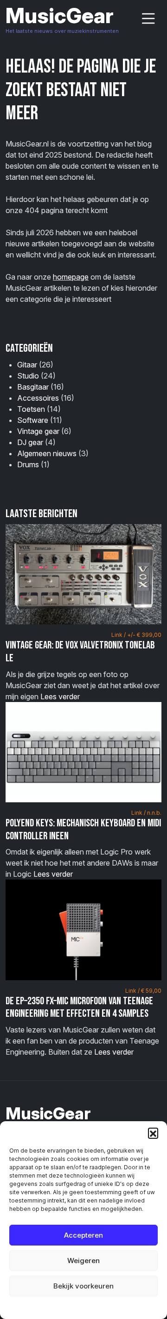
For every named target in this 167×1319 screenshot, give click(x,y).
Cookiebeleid (60, 1307)
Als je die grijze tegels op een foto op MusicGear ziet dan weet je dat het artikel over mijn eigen (83, 666)
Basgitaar (33, 386)
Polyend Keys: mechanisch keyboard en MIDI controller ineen (83, 830)
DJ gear (30, 442)
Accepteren (83, 1235)
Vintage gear (38, 431)
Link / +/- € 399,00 (136, 634)
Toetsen (31, 409)
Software (32, 420)
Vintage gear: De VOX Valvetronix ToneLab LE (80, 652)
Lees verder (60, 696)
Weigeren (83, 1260)
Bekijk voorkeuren (83, 1286)
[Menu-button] (148, 18)
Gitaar (27, 364)
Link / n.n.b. (146, 812)
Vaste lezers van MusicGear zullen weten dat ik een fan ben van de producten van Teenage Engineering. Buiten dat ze (83, 1021)
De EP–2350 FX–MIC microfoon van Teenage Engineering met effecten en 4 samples (79, 1007)
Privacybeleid (102, 1307)
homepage (71, 276)
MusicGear (60, 15)
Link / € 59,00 (143, 990)
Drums (28, 464)
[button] (153, 1132)
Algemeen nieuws (47, 453)
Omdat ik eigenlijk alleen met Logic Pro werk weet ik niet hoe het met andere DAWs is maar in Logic (83, 844)
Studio (28, 375)
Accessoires (38, 398)
